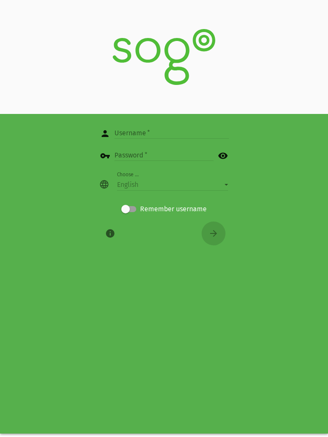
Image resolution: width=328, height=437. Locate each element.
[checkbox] (164, 209)
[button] (172, 184)
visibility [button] (223, 156)
